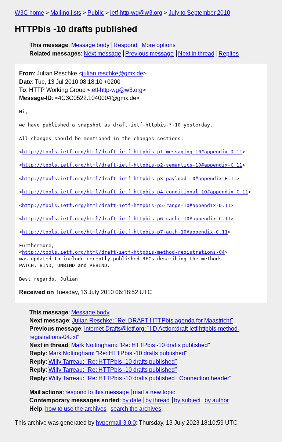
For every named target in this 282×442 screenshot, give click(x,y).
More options (159, 45)
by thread (157, 400)
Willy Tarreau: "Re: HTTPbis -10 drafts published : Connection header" (139, 378)
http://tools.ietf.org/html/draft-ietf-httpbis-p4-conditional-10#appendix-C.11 (135, 192)
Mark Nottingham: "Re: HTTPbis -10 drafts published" (140, 345)
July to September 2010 (199, 13)
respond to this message (97, 392)
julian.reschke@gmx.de (112, 73)
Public (95, 13)
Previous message (149, 53)
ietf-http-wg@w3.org (136, 13)
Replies (228, 53)
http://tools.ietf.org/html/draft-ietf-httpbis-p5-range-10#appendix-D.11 (126, 205)
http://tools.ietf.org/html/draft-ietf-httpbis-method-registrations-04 (123, 252)
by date (131, 400)
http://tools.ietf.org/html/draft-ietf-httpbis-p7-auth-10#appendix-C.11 (125, 232)
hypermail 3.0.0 (116, 423)
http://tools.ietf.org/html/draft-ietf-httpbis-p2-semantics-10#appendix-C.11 (132, 165)
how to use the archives (75, 409)
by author (217, 400)
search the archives (136, 409)
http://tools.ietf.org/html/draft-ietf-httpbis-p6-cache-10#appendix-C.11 (126, 218)
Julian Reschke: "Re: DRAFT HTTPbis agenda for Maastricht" (152, 320)
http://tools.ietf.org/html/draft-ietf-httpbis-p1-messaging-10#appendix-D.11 (132, 151)
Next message (102, 53)
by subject (187, 400)
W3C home (29, 13)
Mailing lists (65, 13)
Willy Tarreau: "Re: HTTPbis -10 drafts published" (112, 362)
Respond (125, 45)
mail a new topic (154, 392)
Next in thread (196, 53)
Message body (90, 45)
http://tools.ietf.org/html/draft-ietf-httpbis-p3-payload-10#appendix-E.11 (129, 178)
